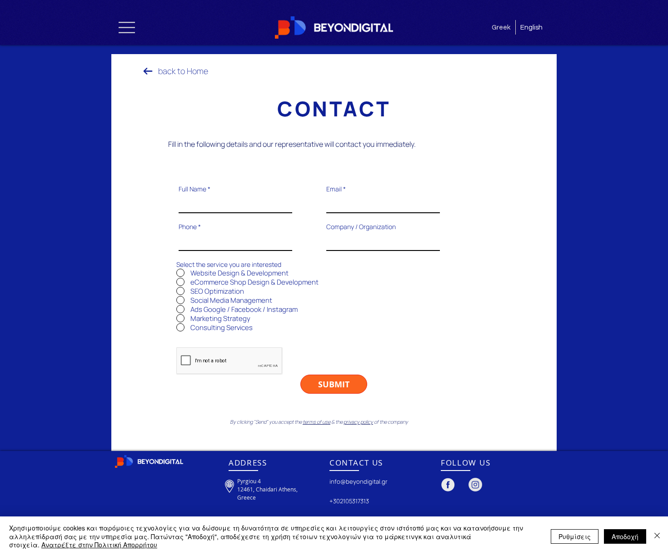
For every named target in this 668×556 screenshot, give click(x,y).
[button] (127, 27)
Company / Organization (361, 227)
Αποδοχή (625, 536)
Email (334, 189)
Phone (188, 227)
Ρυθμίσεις (574, 536)
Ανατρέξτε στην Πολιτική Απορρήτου (99, 544)
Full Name (192, 189)
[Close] (657, 536)
